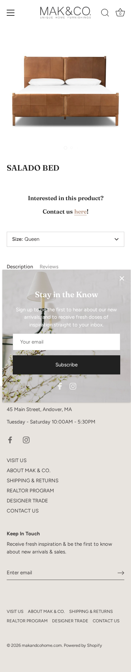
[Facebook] (59, 386)
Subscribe (66, 365)
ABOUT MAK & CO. (28, 470)
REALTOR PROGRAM (30, 491)
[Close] (122, 278)
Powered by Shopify (83, 645)
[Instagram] (73, 386)
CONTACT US (23, 511)
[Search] (105, 13)
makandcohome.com (42, 645)
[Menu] (10, 12)
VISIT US (17, 460)
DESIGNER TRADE (27, 501)
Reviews (49, 267)
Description (20, 267)
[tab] (23, 267)
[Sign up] (121, 573)
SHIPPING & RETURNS (32, 481)
